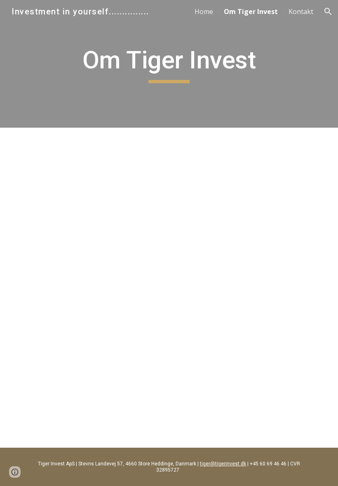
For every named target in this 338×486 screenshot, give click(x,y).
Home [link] (204, 11)
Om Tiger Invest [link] (251, 11)
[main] (169, 63)
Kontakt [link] (301, 11)
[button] (328, 11)
